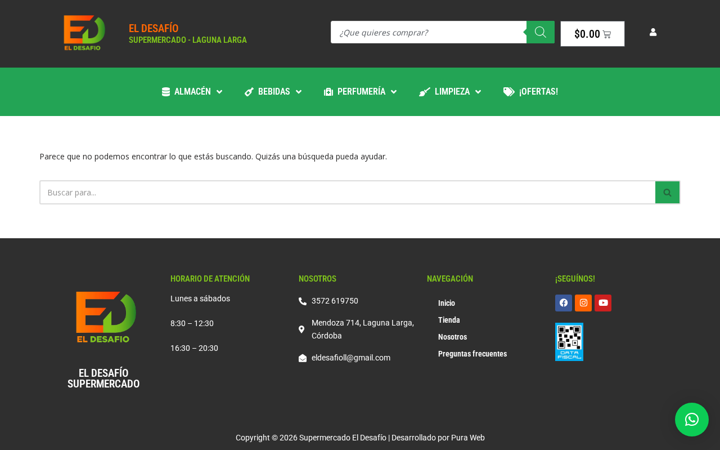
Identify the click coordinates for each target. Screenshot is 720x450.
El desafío (153, 28)
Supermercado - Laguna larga (188, 40)
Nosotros (452, 336)
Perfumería (359, 91)
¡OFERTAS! (536, 91)
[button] (692, 419)
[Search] (540, 32)
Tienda (449, 319)
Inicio (446, 303)
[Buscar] (668, 192)
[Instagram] (583, 303)
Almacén (190, 91)
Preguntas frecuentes (472, 353)
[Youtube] (603, 303)
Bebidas (272, 91)
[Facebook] (563, 303)
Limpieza (450, 91)
